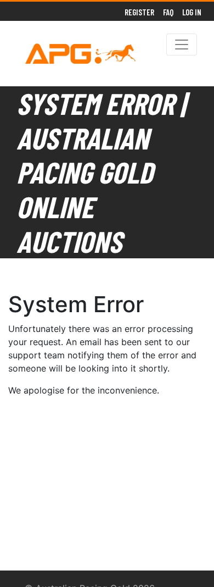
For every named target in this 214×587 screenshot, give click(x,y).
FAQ (168, 12)
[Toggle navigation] (181, 45)
